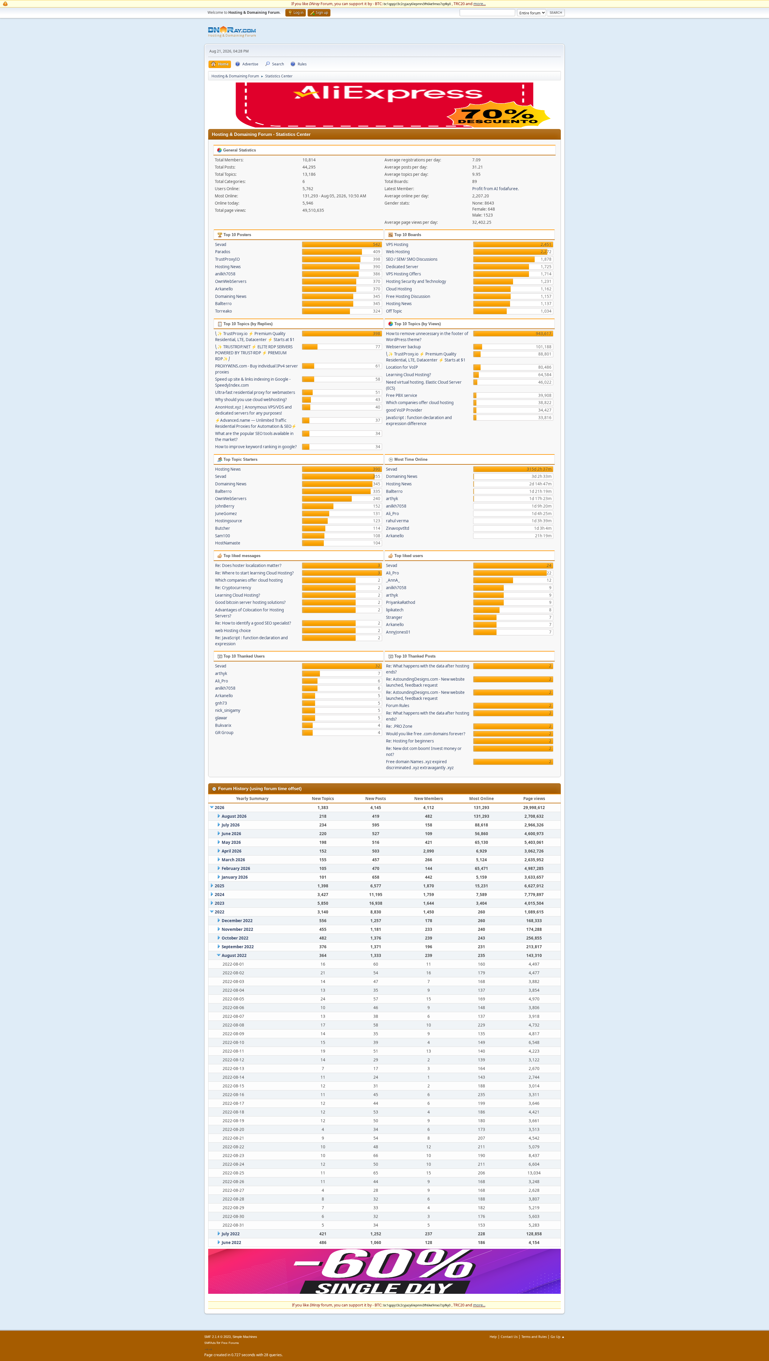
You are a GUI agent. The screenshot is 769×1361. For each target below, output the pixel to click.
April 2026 (232, 851)
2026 (219, 807)
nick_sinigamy (227, 710)
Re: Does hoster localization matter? (248, 565)
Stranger (394, 617)
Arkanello (224, 289)
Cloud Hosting (399, 289)
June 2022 (231, 1242)
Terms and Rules (534, 1336)
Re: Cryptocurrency (233, 587)
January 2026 (235, 877)
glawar (221, 718)
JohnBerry (224, 506)
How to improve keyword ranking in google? (256, 446)
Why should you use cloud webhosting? (251, 399)
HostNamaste (227, 543)
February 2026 (236, 868)
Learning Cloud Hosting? (408, 374)
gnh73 (221, 703)
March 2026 (233, 859)
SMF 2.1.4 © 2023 (217, 1337)
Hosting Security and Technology (416, 281)
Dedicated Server (402, 266)
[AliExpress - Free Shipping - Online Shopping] (384, 126)
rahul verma (397, 520)
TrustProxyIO (227, 259)
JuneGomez (226, 513)
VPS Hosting (397, 244)
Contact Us (509, 1336)
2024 (219, 894)
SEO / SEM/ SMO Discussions (411, 259)
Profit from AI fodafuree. (495, 188)
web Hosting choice (233, 630)
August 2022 (234, 955)
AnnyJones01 (398, 632)
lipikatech (394, 610)
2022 (219, 912)
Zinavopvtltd (397, 528)
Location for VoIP (402, 367)
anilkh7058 (225, 274)
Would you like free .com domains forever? (425, 733)
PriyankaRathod (400, 602)
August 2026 (234, 816)
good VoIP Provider (404, 410)
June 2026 (231, 833)
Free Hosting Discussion (408, 296)
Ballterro (223, 303)
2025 (219, 886)
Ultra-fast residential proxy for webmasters (255, 392)
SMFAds (210, 1343)
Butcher (222, 528)
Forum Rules (397, 705)
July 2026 (231, 825)
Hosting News (228, 266)
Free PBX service (401, 395)
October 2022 (235, 938)
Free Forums (230, 1343)
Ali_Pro (392, 513)
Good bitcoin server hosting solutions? (250, 602)
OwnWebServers (230, 281)
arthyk (392, 498)
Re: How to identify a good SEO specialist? (253, 623)
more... (479, 3)
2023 (219, 903)
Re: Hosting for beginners (410, 741)
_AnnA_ (393, 580)
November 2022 (237, 929)
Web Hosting (398, 251)
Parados (222, 251)
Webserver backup (403, 346)
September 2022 (238, 946)
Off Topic (394, 311)
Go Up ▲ (558, 1336)
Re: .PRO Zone (399, 726)
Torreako (223, 311)
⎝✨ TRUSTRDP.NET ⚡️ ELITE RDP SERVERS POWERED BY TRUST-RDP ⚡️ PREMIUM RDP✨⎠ (254, 352)
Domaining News (230, 296)
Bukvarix (223, 725)
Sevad (220, 244)
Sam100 (222, 535)
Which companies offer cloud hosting (420, 402)
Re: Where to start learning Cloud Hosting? (254, 573)
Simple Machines (245, 1337)
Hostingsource (228, 520)
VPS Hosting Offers (403, 274)
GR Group (224, 732)
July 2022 (231, 1234)
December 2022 (237, 920)
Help (493, 1336)
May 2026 (231, 842)
